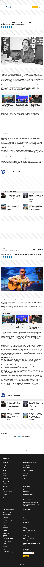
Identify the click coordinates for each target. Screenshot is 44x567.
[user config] (39, 7)
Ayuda (28, 561)
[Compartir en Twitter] (7, 27)
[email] (9, 27)
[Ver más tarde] (2, 27)
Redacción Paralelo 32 (13, 172)
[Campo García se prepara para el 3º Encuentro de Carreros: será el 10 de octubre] (3, 206)
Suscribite (35, 6)
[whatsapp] (4, 27)
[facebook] (5, 27)
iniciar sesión (19, 228)
